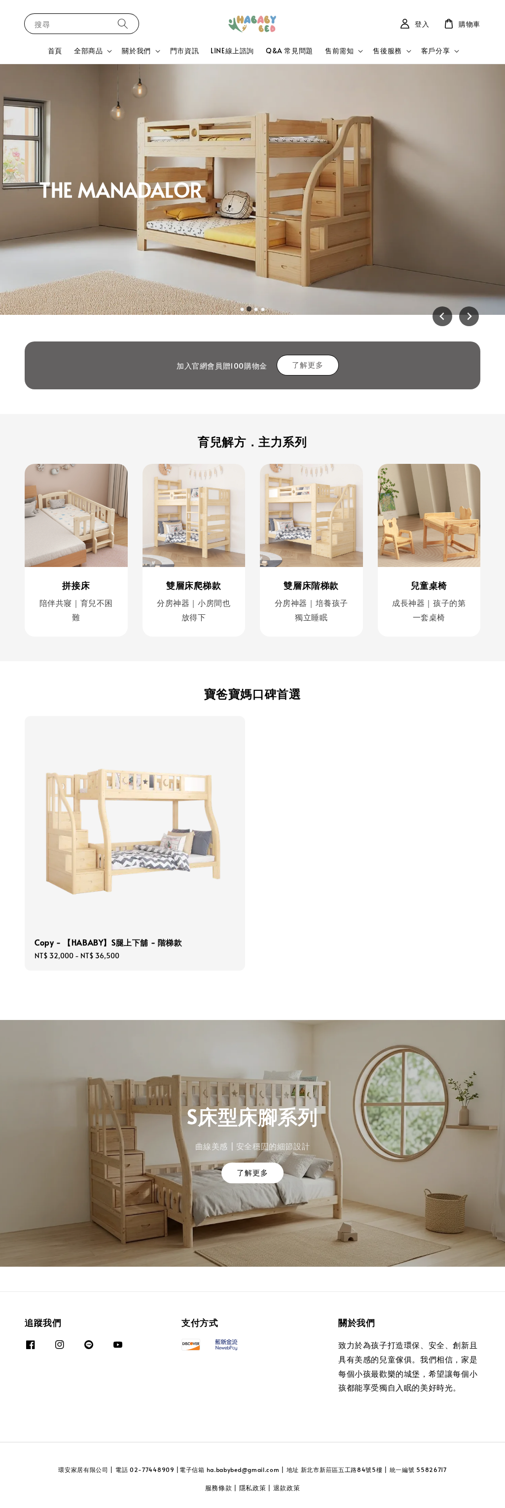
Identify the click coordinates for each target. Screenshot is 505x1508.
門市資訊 (184, 50)
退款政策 (286, 1487)
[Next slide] (469, 316)
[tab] (242, 309)
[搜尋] (123, 23)
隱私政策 (252, 1487)
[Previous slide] (442, 316)
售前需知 (339, 50)
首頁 (55, 50)
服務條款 (218, 1487)
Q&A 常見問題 (289, 50)
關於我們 (136, 50)
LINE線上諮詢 (232, 50)
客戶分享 (435, 50)
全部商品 (88, 50)
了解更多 (308, 364)
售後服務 (387, 50)
